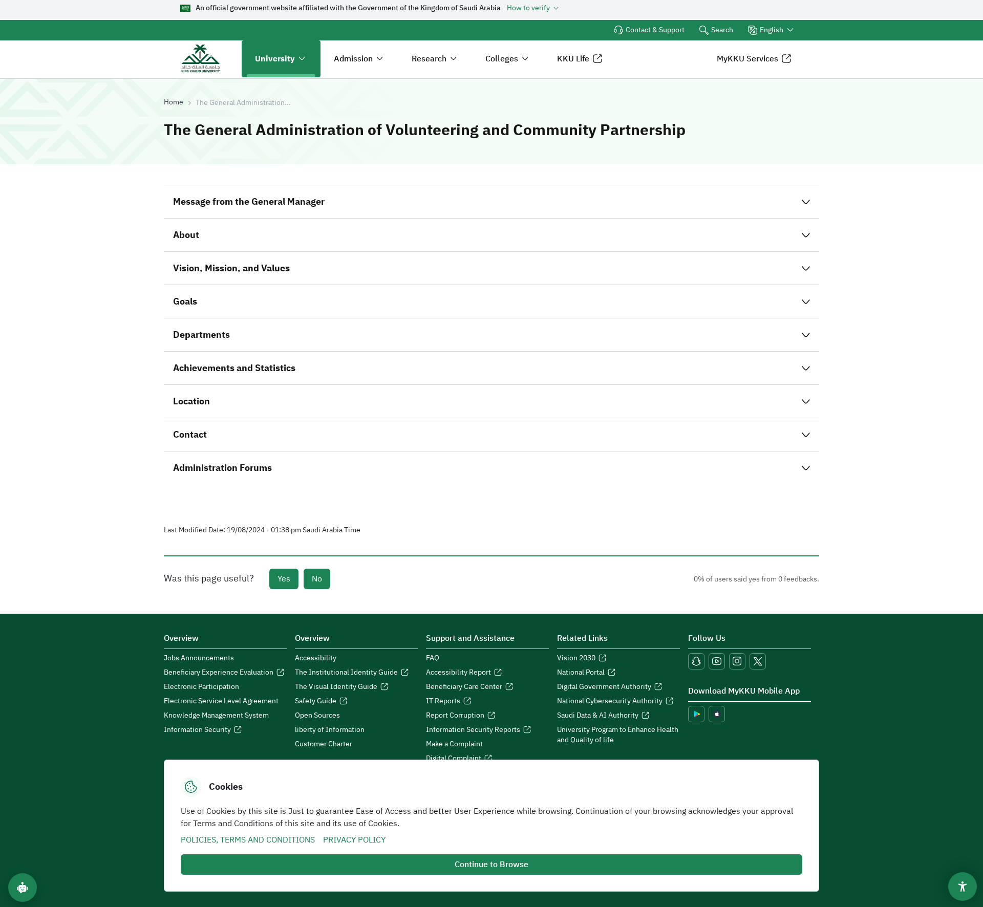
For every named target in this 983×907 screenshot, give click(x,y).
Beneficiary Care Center (464, 687)
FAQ (432, 658)
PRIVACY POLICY (354, 840)
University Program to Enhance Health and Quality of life (617, 735)
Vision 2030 (576, 658)
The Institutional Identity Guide (346, 672)
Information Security (197, 730)
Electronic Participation (201, 687)
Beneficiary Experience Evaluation (218, 672)
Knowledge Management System (216, 715)
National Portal (581, 672)
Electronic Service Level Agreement (221, 701)
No (317, 579)
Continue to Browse (491, 864)
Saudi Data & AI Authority (597, 715)
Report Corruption (455, 715)
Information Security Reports (473, 730)
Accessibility (315, 658)
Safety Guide (315, 701)
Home (173, 102)
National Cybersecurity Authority (610, 701)
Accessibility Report (458, 672)
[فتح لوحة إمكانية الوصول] (962, 886)
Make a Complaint (454, 744)
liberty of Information (330, 730)
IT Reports (443, 701)
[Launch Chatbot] (22, 887)
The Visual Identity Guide (336, 687)
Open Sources (317, 715)
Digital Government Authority (604, 687)
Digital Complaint (453, 758)
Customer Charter (323, 744)
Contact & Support (655, 30)
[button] (771, 30)
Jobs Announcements (199, 658)
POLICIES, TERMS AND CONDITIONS (248, 840)
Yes (283, 579)
